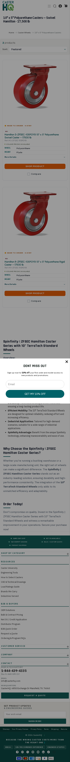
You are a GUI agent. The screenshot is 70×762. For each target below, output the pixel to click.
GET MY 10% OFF (35, 394)
